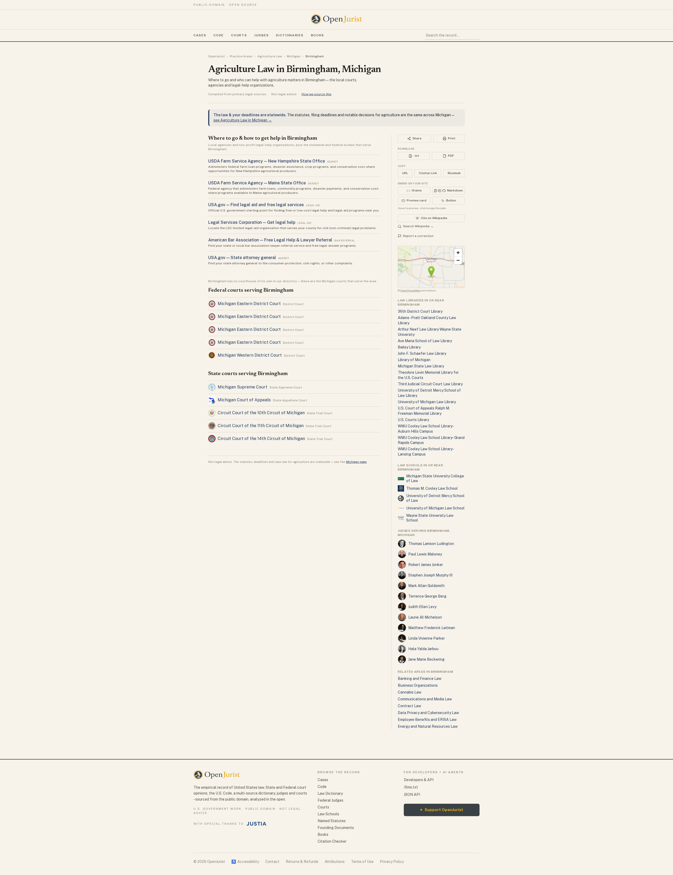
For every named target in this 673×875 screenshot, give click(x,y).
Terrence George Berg (427, 596)
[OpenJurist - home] (336, 19)
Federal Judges (330, 800)
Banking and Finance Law (419, 678)
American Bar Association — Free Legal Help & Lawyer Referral (270, 239)
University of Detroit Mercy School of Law (435, 498)
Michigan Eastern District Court (249, 303)
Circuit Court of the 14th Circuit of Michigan (261, 438)
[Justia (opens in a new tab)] (256, 824)
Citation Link (428, 173)
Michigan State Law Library (421, 366)
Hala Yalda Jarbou (423, 649)
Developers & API (419, 780)
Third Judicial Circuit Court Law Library (430, 384)
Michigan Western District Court (250, 355)
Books (317, 35)
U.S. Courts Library (413, 420)
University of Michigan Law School (435, 508)
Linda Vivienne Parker (426, 638)
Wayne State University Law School (429, 517)
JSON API (412, 794)
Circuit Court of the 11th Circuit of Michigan (261, 425)
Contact (272, 861)
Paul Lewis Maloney (425, 554)
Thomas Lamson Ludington (431, 544)
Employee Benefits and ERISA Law (427, 719)
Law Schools (328, 814)
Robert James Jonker (425, 565)
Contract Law (409, 706)
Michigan (293, 56)
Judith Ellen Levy (422, 607)
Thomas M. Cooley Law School (432, 488)
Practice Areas (241, 56)
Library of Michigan (414, 360)
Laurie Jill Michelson (425, 617)
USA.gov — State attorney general (242, 257)
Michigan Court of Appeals (244, 399)
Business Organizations (418, 685)
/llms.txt (411, 787)
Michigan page (356, 462)
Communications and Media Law (425, 699)
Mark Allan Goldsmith (426, 586)
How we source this (317, 94)
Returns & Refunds (302, 861)
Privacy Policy (392, 861)
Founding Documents (336, 828)
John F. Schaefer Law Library (422, 353)
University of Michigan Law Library (427, 402)
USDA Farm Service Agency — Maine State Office (257, 182)
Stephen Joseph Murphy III (430, 575)
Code (218, 35)
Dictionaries (289, 35)
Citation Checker (332, 841)
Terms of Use (362, 861)
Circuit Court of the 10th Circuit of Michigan (261, 412)
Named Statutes (332, 821)
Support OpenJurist (441, 809)
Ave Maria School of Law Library (425, 341)
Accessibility (245, 861)
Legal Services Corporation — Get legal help (251, 222)
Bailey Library (409, 347)
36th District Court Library (420, 311)
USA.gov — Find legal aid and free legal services (256, 204)
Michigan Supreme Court (242, 387)
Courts (239, 35)
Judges (261, 35)
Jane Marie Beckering (426, 659)
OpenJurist (216, 56)
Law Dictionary (330, 793)
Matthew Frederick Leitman (431, 628)
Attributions (335, 861)
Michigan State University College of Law (435, 478)
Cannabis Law (409, 692)
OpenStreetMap (410, 290)
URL (405, 173)
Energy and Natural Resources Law (428, 726)
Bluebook (454, 173)
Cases (199, 35)
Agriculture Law (269, 56)
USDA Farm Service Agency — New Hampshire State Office (266, 161)
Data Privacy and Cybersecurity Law (428, 713)
